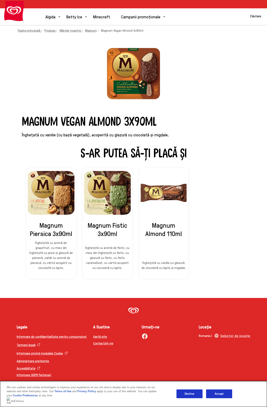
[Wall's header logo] (14, 11)
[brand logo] (133, 311)
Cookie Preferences (25, 395)
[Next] (240, 225)
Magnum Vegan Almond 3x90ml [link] (122, 30)
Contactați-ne (103, 343)
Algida (50, 16)
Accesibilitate (26, 368)
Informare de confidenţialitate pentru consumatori (52, 336)
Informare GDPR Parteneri (34, 375)
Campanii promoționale (140, 16)
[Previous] (27, 225)
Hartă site (100, 336)
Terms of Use (62, 391)
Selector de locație (235, 335)
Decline (189, 393)
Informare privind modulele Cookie (40, 353)
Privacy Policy (86, 391)
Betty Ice (74, 16)
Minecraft (101, 16)
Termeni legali (26, 345)
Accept (219, 393)
